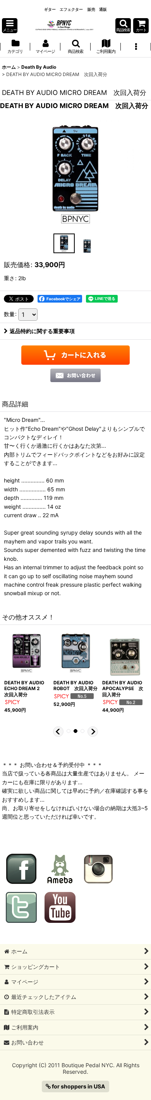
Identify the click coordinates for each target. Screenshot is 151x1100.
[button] (9, 25)
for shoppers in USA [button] (78, 1086)
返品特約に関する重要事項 (42, 331)
